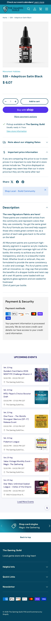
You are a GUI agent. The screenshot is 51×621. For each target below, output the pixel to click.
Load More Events (25, 501)
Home (5, 18)
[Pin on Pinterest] (23, 182)
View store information (17, 131)
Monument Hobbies (11, 71)
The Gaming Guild (16, 612)
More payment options (25, 116)
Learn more (39, 2)
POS (25, 612)
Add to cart (34, 101)
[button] (41, 9)
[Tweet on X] (12, 182)
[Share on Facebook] (17, 182)
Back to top (25, 537)
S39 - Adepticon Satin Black (20, 18)
